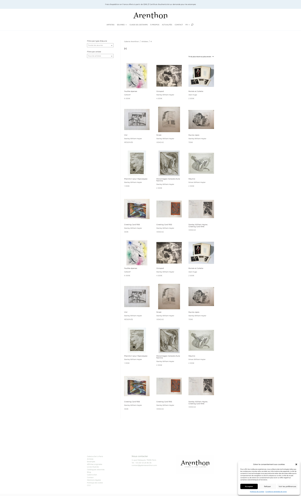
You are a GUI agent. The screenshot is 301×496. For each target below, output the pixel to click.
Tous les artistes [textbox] (94, 56)
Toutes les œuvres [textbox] (95, 45)
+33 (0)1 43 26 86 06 (143, 463)
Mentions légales (94, 480)
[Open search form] (192, 24)
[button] (296, 464)
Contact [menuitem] (179, 25)
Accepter (249, 486)
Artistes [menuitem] (110, 25)
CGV (89, 485)
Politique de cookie (95, 483)
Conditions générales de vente (276, 491)
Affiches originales (94, 464)
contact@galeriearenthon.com (144, 465)
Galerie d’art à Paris (95, 456)
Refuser (267, 486)
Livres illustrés (93, 467)
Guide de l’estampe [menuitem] (139, 25)
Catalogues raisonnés (96, 470)
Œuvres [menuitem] (121, 25)
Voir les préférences (287, 486)
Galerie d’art (92, 475)
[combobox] (100, 45)
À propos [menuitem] (154, 25)
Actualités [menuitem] (167, 25)
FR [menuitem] (186, 25)
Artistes (90, 459)
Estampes (91, 462)
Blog (89, 472)
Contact (90, 477)
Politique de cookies (257, 491)
